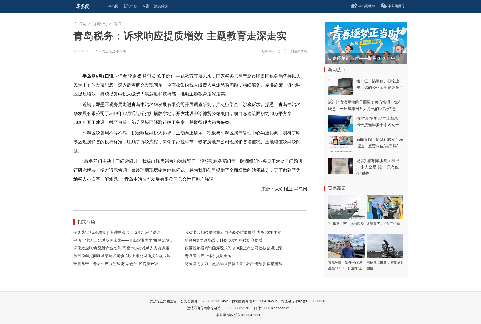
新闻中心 (100, 23)
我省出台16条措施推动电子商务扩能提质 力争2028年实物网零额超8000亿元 (251, 232)
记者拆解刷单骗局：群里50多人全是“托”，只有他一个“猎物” (379, 167)
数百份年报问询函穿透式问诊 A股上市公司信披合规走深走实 (237, 248)
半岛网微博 (366, 6)
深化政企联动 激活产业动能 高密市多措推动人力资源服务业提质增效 (133, 248)
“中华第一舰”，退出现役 (346, 224)
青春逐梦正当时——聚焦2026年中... (363, 58)
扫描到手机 (299, 51)
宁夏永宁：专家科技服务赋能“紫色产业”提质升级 (115, 263)
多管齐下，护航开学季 (383, 224)
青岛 (118, 23)
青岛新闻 (337, 188)
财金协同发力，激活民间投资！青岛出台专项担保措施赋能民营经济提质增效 (251, 263)
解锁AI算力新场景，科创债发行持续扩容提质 (223, 240)
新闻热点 (337, 69)
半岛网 (81, 23)
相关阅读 (86, 221)
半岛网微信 (396, 6)
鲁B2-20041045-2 (263, 301)
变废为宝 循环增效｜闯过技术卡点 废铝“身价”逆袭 (116, 232)
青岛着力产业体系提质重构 (208, 256)
